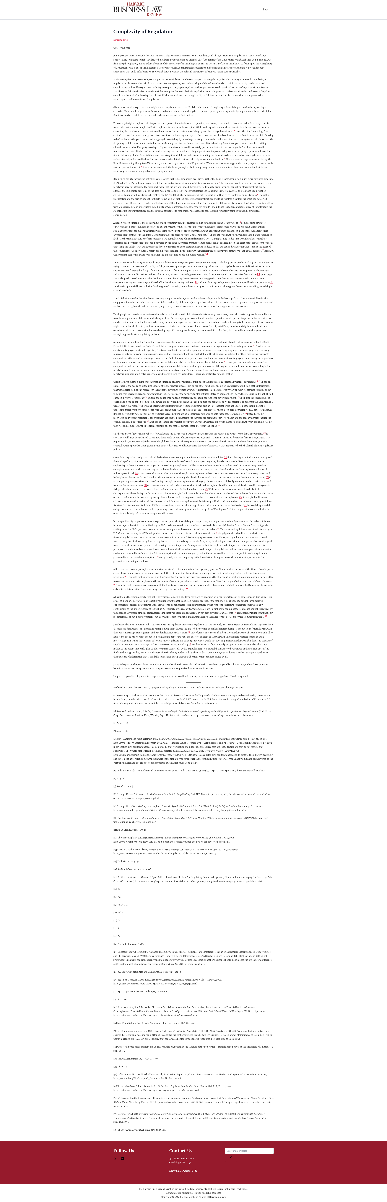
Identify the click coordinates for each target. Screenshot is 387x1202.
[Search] (231, 1158)
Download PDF (120, 40)
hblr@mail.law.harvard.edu (183, 1170)
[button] (269, 10)
